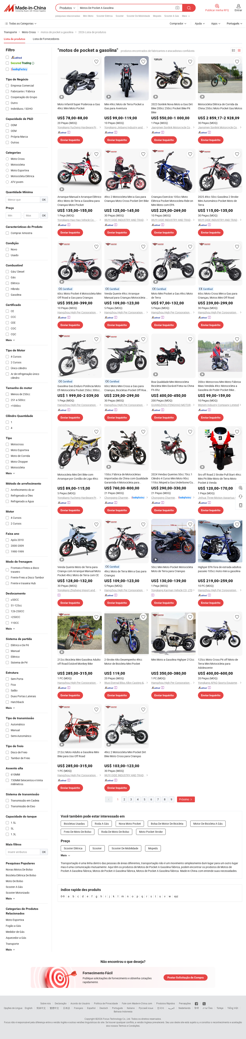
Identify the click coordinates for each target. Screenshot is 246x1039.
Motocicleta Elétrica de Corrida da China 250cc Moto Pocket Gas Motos (220, 106)
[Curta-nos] (197, 1003)
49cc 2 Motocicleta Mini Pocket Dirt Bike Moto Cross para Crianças (125, 754)
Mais (64, 855)
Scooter (120, 15)
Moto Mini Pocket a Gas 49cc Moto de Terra (172, 295)
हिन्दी (196, 1008)
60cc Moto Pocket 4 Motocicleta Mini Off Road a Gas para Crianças (79, 295)
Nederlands (184, 1008)
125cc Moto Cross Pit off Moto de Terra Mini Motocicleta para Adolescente (218, 663)
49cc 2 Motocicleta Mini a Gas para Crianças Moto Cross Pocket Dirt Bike (126, 199)
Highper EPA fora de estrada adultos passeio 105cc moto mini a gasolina (219, 569)
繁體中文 (54, 1008)
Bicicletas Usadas (74, 823)
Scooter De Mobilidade (138, 15)
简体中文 (41, 1008)
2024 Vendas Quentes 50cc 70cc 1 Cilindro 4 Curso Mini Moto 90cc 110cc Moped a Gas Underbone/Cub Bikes (172, 478)
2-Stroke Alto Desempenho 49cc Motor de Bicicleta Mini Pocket (123, 661)
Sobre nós (45, 1003)
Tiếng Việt (232, 1008)
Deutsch (104, 1008)
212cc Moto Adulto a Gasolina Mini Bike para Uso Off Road (78, 754)
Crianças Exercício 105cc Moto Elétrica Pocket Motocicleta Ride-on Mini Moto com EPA (172, 201)
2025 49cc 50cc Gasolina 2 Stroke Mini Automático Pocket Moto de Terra (218, 201)
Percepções (185, 1003)
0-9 (63, 896)
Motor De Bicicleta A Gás (208, 823)
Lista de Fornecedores (46, 39)
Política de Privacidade (106, 1003)
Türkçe (220, 1008)
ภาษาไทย (208, 1008)
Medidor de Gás (15, 932)
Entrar (238, 10)
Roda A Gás (102, 823)
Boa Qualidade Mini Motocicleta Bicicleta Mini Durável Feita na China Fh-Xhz (172, 386)
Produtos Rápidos (165, 1003)
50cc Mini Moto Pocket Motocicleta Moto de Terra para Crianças (172, 569)
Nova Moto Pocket (130, 823)
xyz (176, 896)
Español (91, 1008)
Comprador (176, 23)
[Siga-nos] (204, 1003)
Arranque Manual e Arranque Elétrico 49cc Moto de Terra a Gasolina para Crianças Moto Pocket (79, 201)
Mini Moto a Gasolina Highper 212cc (172, 659)
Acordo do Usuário (80, 1003)
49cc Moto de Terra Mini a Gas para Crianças (125, 573)
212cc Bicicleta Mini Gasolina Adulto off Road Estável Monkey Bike (79, 661)
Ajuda (198, 23)
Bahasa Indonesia (123, 1011)
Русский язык (146, 1008)
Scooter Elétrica (104, 15)
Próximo (184, 799)
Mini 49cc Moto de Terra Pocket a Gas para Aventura (124, 106)
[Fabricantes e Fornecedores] (25, 8)
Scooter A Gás (171, 15)
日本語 (66, 1008)
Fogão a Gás (13, 926)
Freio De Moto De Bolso (77, 832)
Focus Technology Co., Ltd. (117, 1018)
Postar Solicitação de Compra (185, 977)
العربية (171, 1008)
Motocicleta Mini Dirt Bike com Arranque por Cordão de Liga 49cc (77, 476)
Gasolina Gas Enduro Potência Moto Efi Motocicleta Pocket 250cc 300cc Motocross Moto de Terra (79, 388)
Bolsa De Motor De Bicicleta (167, 823)
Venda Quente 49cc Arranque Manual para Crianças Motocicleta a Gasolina (125, 296)
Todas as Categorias (21, 23)
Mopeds (157, 15)
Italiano (131, 1008)
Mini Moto (88, 15)
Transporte (12, 944)
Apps (214, 23)
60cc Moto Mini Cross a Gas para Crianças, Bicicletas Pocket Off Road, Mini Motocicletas (126, 388)
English (28, 1008)
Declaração (60, 1003)
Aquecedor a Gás (16, 938)
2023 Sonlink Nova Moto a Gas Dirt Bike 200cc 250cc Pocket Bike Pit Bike (172, 108)
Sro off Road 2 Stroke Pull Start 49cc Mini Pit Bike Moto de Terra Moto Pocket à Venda (219, 478)
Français (78, 1008)
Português (117, 1008)
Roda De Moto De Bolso (115, 832)
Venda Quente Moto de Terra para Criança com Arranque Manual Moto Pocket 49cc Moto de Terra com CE (79, 571)
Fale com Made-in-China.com (137, 1003)
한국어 (160, 1008)
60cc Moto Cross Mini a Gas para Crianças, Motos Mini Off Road (217, 295)
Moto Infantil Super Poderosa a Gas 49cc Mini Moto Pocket (78, 106)
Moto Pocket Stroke (151, 832)
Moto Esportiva (15, 920)
